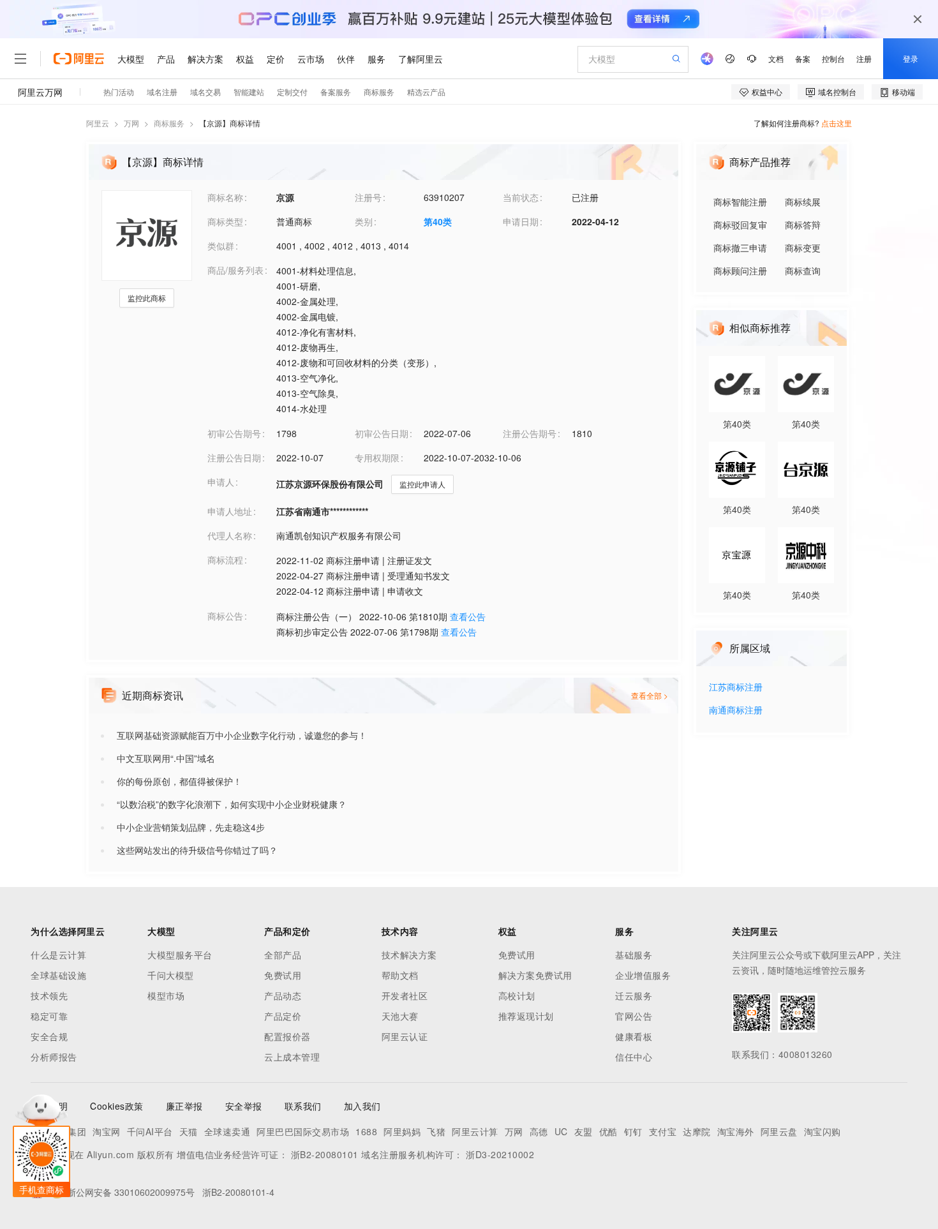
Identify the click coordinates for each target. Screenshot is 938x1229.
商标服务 (169, 122)
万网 (131, 122)
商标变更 (803, 247)
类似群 (220, 245)
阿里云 (97, 122)
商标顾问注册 (740, 270)
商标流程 (225, 559)
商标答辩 (803, 224)
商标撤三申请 (740, 247)
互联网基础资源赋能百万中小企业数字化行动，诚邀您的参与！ (242, 735)
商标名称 (225, 197)
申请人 (220, 481)
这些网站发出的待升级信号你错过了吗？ (197, 850)
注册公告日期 (234, 457)
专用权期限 (377, 457)
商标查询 (803, 270)
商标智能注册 (740, 201)
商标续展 (803, 201)
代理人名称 (229, 535)
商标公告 (225, 615)
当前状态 (521, 197)
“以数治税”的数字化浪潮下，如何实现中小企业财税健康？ (231, 804)
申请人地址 (229, 511)
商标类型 (225, 221)
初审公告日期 (381, 433)
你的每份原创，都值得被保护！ (179, 781)
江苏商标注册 (736, 687)
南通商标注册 (736, 710)
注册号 (368, 197)
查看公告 (468, 616)
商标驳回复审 (740, 224)
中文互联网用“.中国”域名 (166, 758)
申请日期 (521, 221)
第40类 (438, 221)
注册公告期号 (529, 433)
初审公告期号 (234, 433)
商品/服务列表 (235, 270)
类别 (364, 221)
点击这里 (836, 122)
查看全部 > (649, 695)
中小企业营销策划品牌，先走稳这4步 (191, 827)
